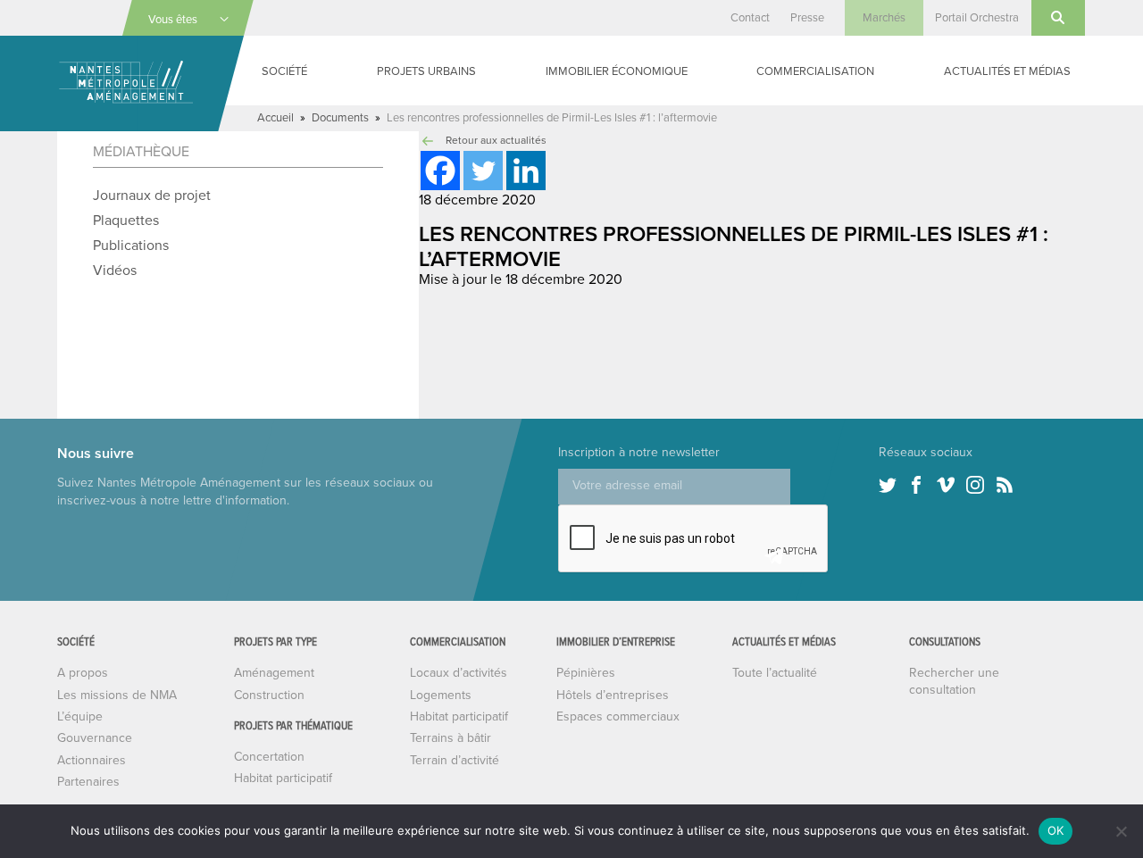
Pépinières (585, 672)
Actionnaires (91, 760)
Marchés (884, 18)
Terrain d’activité (454, 760)
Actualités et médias (1007, 71)
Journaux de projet (152, 195)
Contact (750, 18)
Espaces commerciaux (618, 716)
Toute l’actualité (774, 672)
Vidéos (115, 270)
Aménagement (274, 672)
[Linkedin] (526, 170)
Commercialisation (815, 71)
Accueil (275, 118)
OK (1055, 830)
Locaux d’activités (458, 672)
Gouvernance (94, 738)
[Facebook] (440, 170)
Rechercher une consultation (954, 680)
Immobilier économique (617, 71)
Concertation (269, 756)
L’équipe (80, 716)
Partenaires (88, 781)
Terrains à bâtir (450, 738)
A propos (82, 672)
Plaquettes (126, 220)
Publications (131, 245)
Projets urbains (426, 71)
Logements (440, 695)
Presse (807, 18)
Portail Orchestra (977, 18)
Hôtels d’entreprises (612, 695)
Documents (340, 118)
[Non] (1121, 831)
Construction (269, 695)
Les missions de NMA (117, 695)
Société (284, 71)
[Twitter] (483, 170)
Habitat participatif (283, 778)
